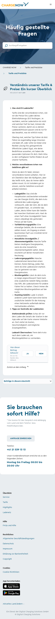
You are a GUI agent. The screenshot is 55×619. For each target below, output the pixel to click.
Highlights (7, 507)
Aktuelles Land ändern (13, 604)
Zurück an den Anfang (16, 367)
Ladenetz (7, 512)
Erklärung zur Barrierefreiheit (15, 554)
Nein (41, 354)
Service (6, 497)
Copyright (7, 559)
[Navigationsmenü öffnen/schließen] (50, 4)
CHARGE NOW (9, 68)
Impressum (7, 549)
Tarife (5, 502)
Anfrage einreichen (20, 438)
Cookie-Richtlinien (11, 572)
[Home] (15, 4)
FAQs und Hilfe (9, 525)
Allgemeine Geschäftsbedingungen (18, 538)
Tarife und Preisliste (33, 68)
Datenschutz (8, 544)
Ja (27, 354)
